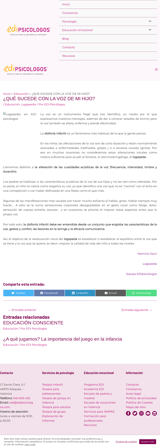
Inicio (66, 4)
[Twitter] (134, 413)
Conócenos (70, 13)
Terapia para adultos (56, 407)
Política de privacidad (141, 398)
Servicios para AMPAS (99, 411)
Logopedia (28, 104)
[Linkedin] (154, 413)
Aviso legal (133, 393)
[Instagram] (141, 413)
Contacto (68, 47)
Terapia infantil (52, 384)
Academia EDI (94, 389)
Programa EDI (94, 384)
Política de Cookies (139, 402)
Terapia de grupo (54, 411)
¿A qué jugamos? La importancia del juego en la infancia (62, 339)
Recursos (68, 56)
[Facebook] (128, 413)
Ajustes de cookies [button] (126, 441)
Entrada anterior (22, 310)
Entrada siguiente (137, 310)
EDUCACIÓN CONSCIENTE (33, 322)
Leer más (30, 444)
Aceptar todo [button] (147, 441)
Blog (65, 38)
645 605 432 (21, 398)
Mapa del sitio (136, 407)
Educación (12, 104)
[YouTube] (148, 413)
